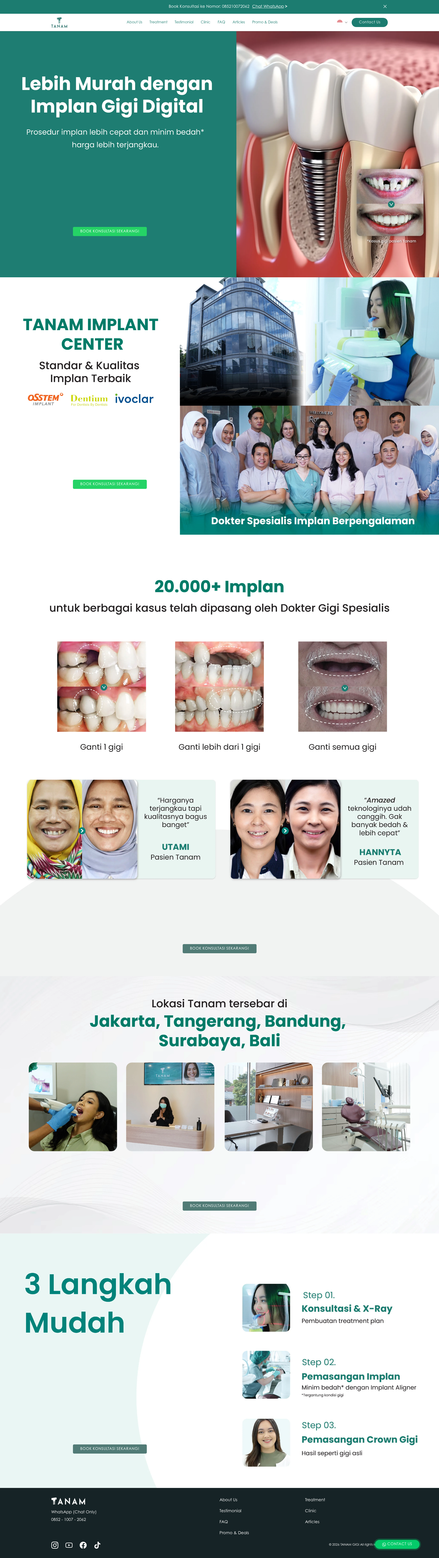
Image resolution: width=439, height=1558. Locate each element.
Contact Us (369, 22)
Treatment (158, 22)
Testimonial (184, 22)
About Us (134, 22)
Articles (239, 22)
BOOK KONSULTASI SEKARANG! (109, 231)
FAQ (221, 22)
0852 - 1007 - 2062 (68, 1520)
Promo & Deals (265, 22)
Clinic (205, 22)
